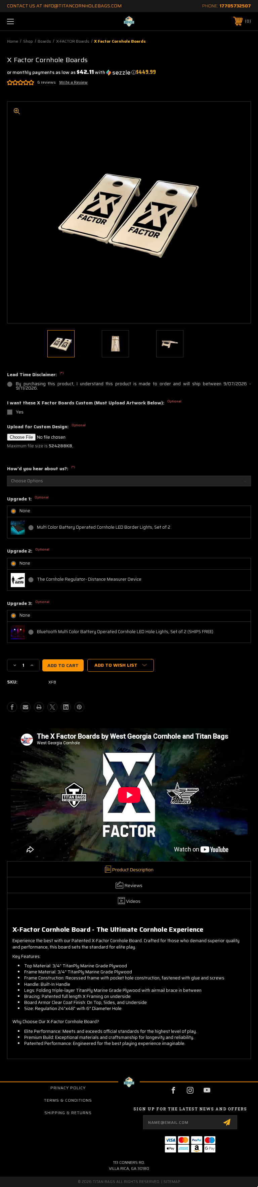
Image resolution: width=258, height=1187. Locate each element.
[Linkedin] (66, 707)
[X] (52, 707)
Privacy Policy (68, 1088)
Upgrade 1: (28, 499)
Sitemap (171, 1182)
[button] (71, 72)
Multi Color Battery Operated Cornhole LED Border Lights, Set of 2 (103, 527)
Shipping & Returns (68, 1112)
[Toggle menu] (31, 21)
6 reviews (46, 82)
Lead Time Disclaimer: (35, 374)
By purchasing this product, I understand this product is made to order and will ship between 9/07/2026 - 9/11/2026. (133, 386)
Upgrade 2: (28, 551)
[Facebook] (12, 707)
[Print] (39, 707)
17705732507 (235, 5)
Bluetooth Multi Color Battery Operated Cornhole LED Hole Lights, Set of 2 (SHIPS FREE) (125, 631)
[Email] (25, 707)
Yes (20, 411)
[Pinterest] (79, 707)
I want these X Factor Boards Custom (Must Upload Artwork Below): (94, 403)
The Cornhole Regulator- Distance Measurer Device (89, 579)
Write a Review (73, 82)
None (24, 511)
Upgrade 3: (28, 603)
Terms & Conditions (68, 1100)
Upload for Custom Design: (46, 427)
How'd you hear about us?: (41, 469)
